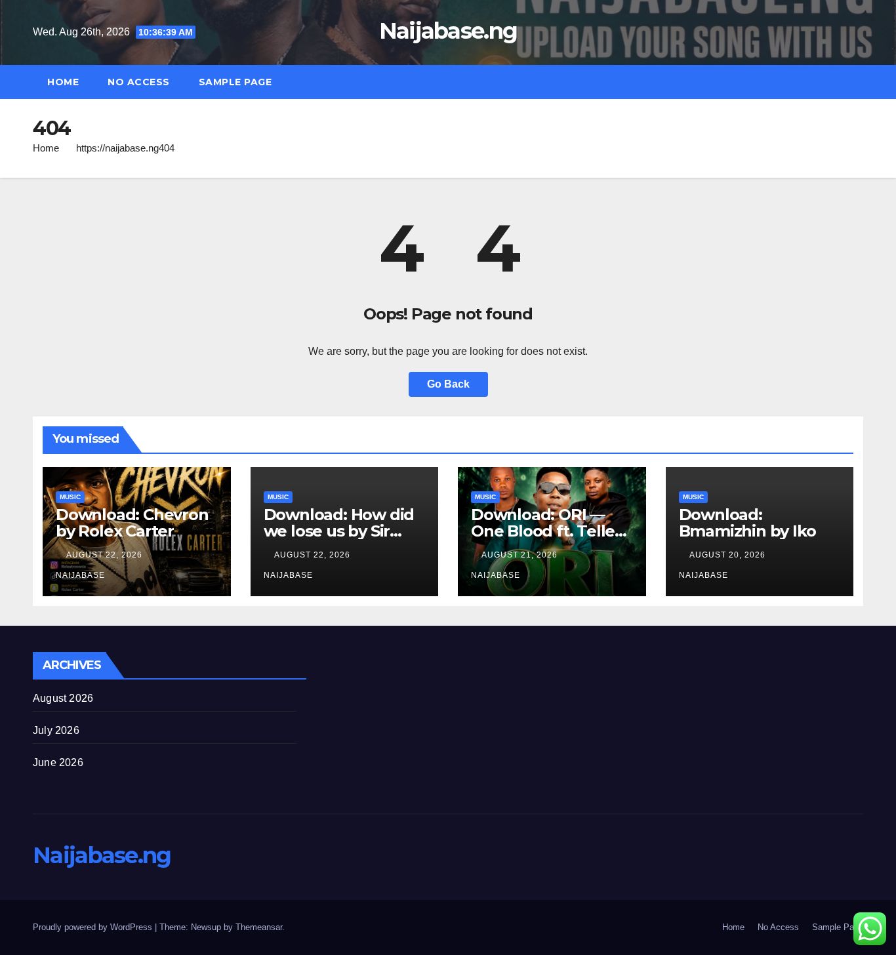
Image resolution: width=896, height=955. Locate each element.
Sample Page (235, 82)
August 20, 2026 (728, 554)
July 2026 (56, 730)
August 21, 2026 (520, 554)
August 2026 (63, 698)
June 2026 (58, 762)
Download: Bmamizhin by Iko (747, 522)
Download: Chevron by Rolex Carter (132, 522)
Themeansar (258, 927)
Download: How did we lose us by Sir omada (339, 531)
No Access (139, 82)
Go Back (448, 384)
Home (63, 82)
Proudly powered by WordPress (94, 927)
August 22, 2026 (105, 554)
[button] (859, 81)
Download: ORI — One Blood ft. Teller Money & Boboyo (546, 531)
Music (70, 496)
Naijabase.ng (448, 31)
